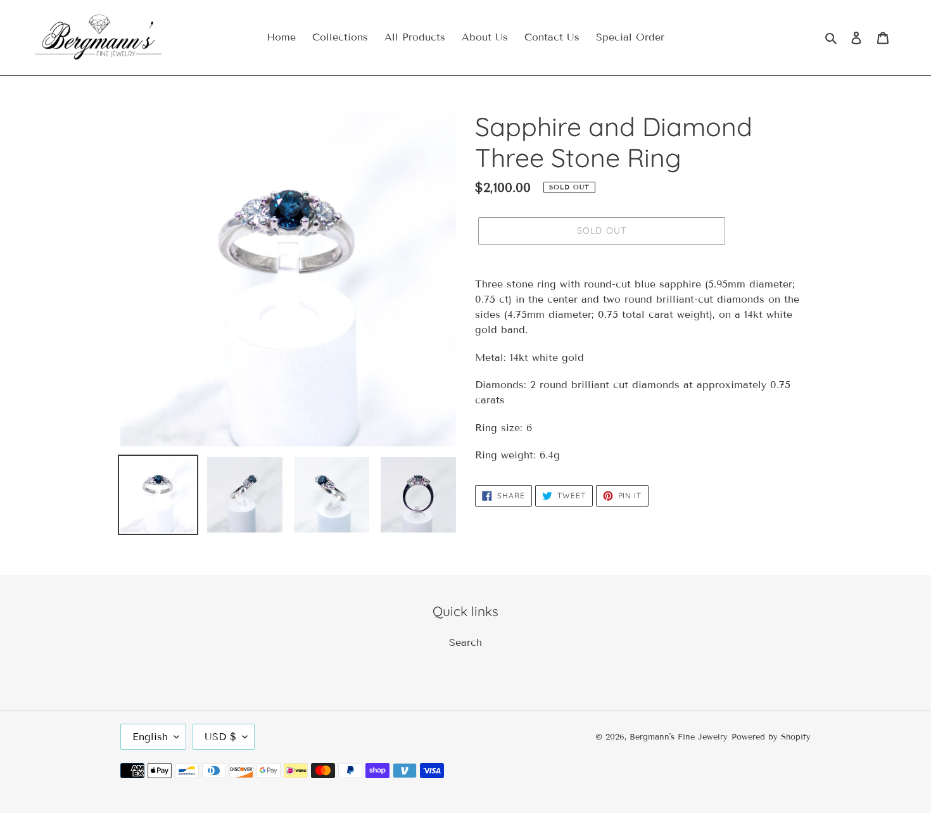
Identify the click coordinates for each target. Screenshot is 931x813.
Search (465, 642)
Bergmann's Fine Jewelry (679, 737)
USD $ (220, 737)
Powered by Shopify (771, 737)
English (150, 737)
